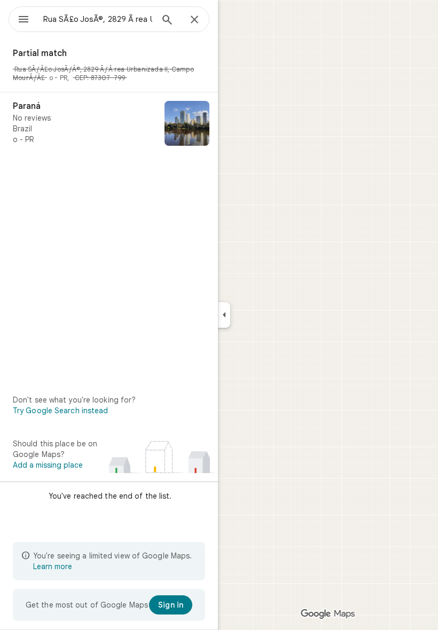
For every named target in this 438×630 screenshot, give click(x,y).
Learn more (52, 566)
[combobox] (97, 19)
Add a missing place (48, 465)
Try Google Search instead (60, 410)
